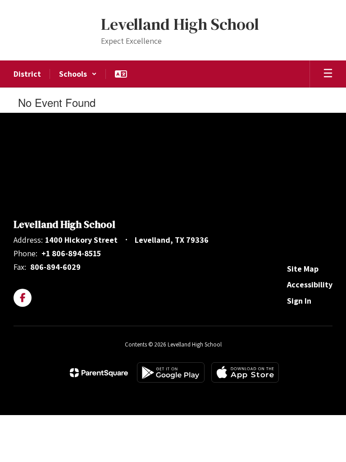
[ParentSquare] (99, 372)
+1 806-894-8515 (71, 253)
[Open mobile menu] (328, 74)
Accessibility (309, 284)
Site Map (303, 268)
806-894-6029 (55, 267)
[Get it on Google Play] (171, 372)
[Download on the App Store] (245, 372)
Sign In (299, 301)
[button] (78, 74)
